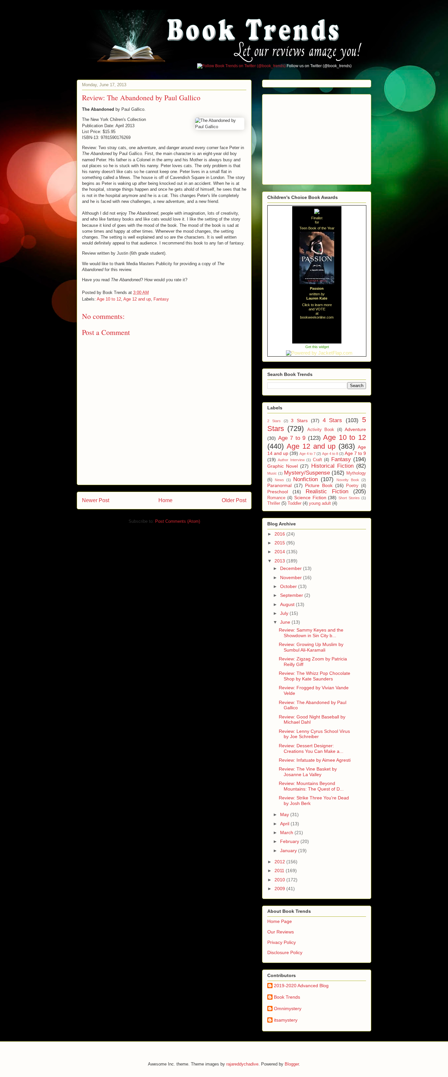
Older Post (234, 500)
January (289, 850)
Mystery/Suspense (307, 473)
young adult (320, 503)
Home (165, 500)
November (291, 577)
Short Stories (349, 498)
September (292, 595)
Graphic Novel (282, 466)
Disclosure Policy (284, 952)
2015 (280, 542)
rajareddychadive (242, 1064)
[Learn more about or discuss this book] (316, 284)
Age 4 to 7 (307, 454)
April (285, 823)
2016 (280, 534)
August (288, 604)
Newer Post (95, 500)
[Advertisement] (316, 138)
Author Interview (291, 460)
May (285, 814)
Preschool (277, 491)
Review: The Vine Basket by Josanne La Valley (308, 771)
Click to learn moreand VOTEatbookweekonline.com (317, 311)
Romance (276, 498)
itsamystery (285, 1020)
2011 (280, 870)
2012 (280, 861)
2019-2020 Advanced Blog (301, 985)
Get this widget (317, 347)
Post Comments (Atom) (177, 521)
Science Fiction (310, 497)
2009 (280, 888)
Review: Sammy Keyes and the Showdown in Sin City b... (311, 632)
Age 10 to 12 (109, 299)
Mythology (356, 473)
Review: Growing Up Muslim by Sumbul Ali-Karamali (311, 647)
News (279, 480)
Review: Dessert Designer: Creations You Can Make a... (311, 748)
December (291, 568)
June (286, 622)
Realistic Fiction (327, 491)
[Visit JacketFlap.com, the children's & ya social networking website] (317, 353)
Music (272, 473)
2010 (280, 879)
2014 (280, 551)
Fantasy (161, 299)
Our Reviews (280, 931)
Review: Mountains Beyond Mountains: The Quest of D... (311, 786)
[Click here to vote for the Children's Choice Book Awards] (317, 211)
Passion (317, 288)
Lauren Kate (316, 298)
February (290, 841)
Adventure (355, 429)
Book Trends (287, 997)
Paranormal (279, 485)
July (285, 613)
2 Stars (274, 421)
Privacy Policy (281, 942)
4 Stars (332, 420)
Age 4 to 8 (330, 454)
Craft (317, 460)
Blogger (292, 1064)
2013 (280, 560)
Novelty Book (347, 480)
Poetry (352, 485)
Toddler (294, 503)
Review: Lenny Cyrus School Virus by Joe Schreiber (314, 734)
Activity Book (320, 429)
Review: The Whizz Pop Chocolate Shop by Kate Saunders (314, 676)
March (287, 832)
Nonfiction (305, 479)
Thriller (273, 503)
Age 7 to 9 (292, 438)
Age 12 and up (137, 299)
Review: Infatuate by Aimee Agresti (315, 760)
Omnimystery (287, 1008)
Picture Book (319, 485)
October (289, 586)
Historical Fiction (332, 466)
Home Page (279, 921)
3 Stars (299, 420)
